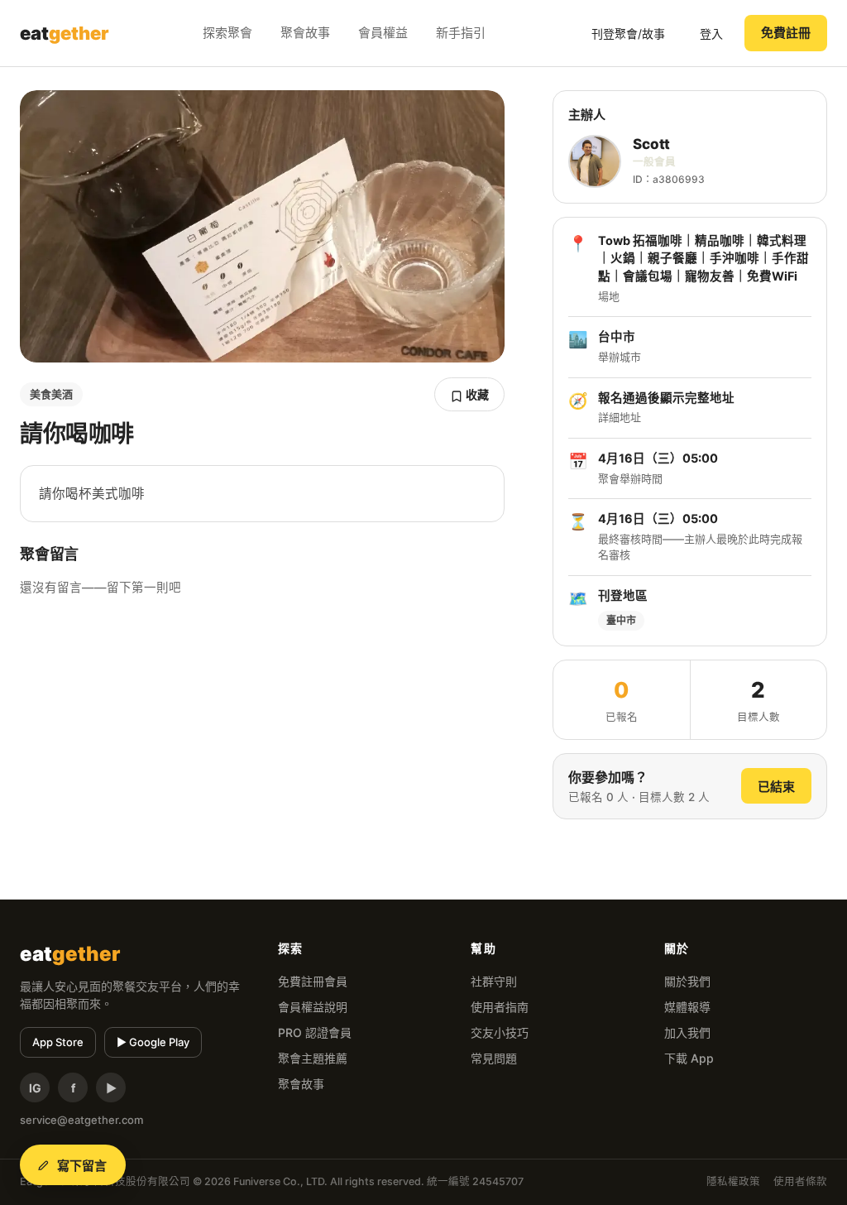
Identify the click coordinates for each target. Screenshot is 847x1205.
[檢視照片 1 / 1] (262, 226)
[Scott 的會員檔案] (594, 161)
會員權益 (383, 33)
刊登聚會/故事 (628, 33)
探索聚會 (227, 33)
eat (64, 33)
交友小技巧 (500, 1032)
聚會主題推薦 (312, 1058)
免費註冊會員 (312, 981)
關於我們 (687, 981)
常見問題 (494, 1058)
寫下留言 (82, 1166)
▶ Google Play (153, 1042)
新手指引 (461, 33)
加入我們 (687, 1032)
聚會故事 (305, 33)
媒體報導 (687, 1007)
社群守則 (494, 981)
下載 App (689, 1058)
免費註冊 (786, 33)
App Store (58, 1042)
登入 (711, 33)
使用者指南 (500, 1007)
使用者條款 (800, 1181)
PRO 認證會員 (315, 1032)
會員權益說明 (312, 1007)
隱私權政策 (733, 1181)
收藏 (476, 394)
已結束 (776, 787)
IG (35, 1088)
